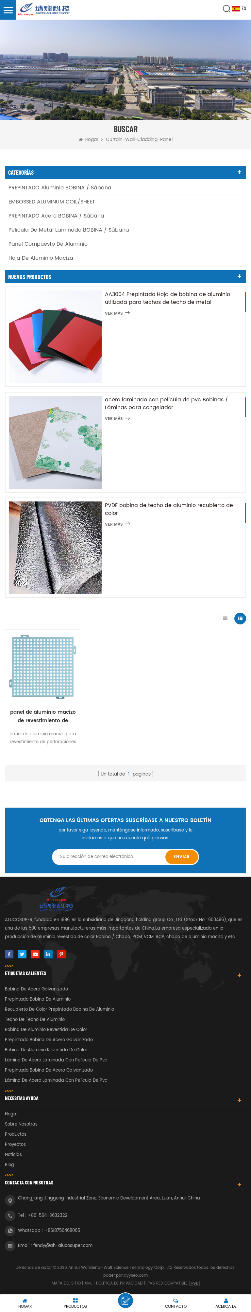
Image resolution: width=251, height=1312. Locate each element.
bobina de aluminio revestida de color (46, 1029)
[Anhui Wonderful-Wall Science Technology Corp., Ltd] (44, 10)
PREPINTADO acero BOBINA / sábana (56, 216)
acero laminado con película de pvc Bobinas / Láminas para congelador (166, 403)
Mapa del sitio (66, 1283)
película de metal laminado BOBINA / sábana (68, 230)
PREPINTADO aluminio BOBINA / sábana (59, 188)
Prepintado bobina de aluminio (38, 999)
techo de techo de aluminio (35, 1019)
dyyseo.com (136, 1275)
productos (15, 1134)
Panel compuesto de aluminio (48, 244)
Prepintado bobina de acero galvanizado (49, 1040)
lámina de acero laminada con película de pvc (56, 1060)
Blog (9, 1165)
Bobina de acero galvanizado (36, 989)
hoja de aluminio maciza (40, 258)
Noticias (13, 1154)
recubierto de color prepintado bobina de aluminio (59, 1009)
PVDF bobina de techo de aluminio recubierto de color (169, 509)
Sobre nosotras (21, 1124)
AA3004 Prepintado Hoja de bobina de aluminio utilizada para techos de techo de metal (167, 298)
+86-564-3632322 (48, 1215)
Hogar (91, 139)
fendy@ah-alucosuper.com (62, 1245)
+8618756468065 (62, 1230)
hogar (11, 1114)
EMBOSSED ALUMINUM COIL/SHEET (51, 202)
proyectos (15, 1144)
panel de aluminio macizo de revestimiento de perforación (43, 716)
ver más (114, 313)
